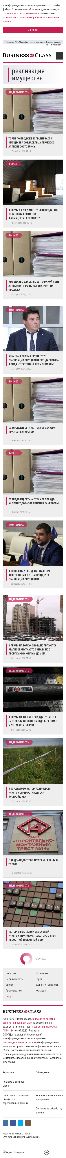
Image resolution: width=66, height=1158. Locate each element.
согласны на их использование (20, 13)
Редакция (8, 1072)
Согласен (33, 29)
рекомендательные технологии (20, 1042)
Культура (41, 990)
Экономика (16, 310)
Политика (11, 973)
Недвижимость (19, 92)
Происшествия (14, 990)
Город (13, 163)
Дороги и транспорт (47, 984)
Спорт (9, 996)
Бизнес (13, 235)
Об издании (42, 1072)
